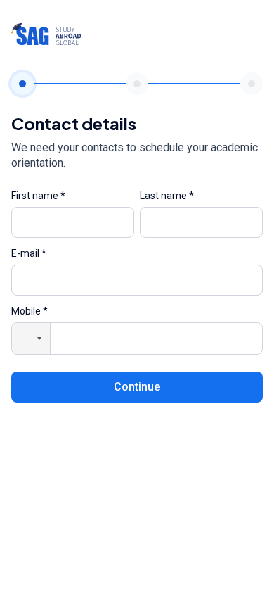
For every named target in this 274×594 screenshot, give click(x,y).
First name (38, 195)
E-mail (28, 253)
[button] (31, 338)
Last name (167, 195)
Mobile (29, 311)
